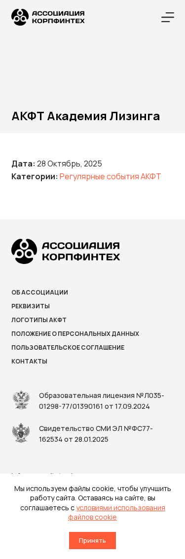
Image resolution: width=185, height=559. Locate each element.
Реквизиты (30, 306)
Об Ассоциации (39, 292)
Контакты (29, 361)
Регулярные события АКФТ (110, 176)
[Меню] (167, 17)
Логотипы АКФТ (39, 320)
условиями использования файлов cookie (116, 512)
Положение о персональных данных (75, 334)
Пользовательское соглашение (67, 348)
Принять (92, 540)
